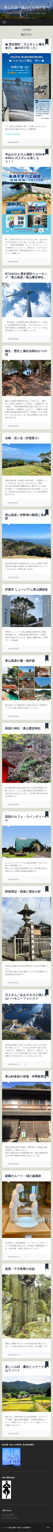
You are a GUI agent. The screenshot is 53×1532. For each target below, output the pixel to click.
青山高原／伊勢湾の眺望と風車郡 (26, 516)
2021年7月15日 (13, 804)
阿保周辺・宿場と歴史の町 (23, 891)
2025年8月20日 (13, 262)
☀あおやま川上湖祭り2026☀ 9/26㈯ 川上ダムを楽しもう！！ (25, 157)
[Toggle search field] (48, 22)
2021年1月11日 (13, 1355)
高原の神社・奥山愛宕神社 (23, 728)
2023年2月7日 (13, 503)
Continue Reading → (13, 134)
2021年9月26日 (13, 577)
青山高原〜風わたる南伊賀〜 (26, 7)
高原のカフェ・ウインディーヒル (26, 818)
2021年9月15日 (13, 649)
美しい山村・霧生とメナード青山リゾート (26, 1368)
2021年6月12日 (13, 1164)
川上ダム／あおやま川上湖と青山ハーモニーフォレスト (26, 996)
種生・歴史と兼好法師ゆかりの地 (26, 352)
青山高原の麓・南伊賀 (20, 661)
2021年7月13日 (13, 879)
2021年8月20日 (13, 716)
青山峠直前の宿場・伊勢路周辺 (26, 1076)
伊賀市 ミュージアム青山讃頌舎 (26, 589)
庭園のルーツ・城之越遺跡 (23, 1176)
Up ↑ (49, 1527)
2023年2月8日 (13, 426)
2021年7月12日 (13, 983)
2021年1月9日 (13, 1433)
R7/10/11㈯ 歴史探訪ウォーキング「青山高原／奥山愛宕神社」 (26, 275)
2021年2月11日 (13, 1257)
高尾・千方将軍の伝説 (20, 1269)
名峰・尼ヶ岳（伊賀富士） (23, 438)
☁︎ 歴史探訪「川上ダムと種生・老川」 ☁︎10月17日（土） (26, 46)
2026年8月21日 (13, 142)
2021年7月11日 (13, 1064)
